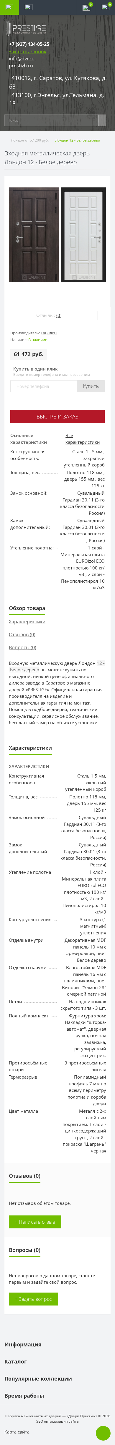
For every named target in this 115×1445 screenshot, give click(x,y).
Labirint (49, 332)
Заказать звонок (27, 51)
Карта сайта (16, 1432)
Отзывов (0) (22, 634)
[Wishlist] (90, 315)
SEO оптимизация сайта (57, 1421)
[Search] (102, 120)
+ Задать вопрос (33, 1299)
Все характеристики (82, 438)
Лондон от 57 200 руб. (30, 140)
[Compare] (104, 315)
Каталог (15, 1361)
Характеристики (27, 621)
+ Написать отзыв (35, 1222)
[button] (29, 44)
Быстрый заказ (57, 416)
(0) (58, 315)
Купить (91, 386)
